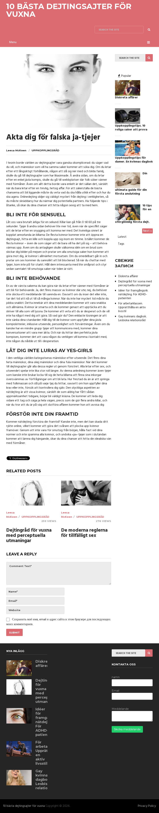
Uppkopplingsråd (45, 150)
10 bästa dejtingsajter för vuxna (68, 10)
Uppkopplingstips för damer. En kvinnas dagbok (134, 159)
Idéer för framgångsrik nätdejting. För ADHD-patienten (133, 294)
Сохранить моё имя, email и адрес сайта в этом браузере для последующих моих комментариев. (58, 622)
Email (115, 690)
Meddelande (120, 709)
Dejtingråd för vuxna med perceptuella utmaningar (29, 536)
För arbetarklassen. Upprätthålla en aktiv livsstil (132, 307)
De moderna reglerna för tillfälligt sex (84, 533)
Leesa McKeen (16, 150)
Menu (12, 42)
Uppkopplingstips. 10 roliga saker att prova (131, 127)
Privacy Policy (147, 806)
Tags (121, 243)
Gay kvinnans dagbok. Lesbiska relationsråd (132, 318)
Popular (125, 75)
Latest (122, 236)
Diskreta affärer (126, 97)
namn (116, 677)
